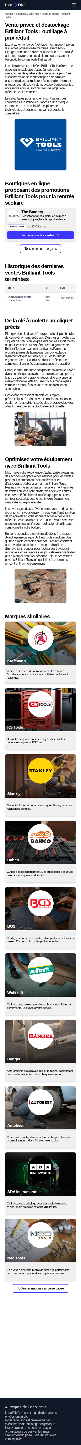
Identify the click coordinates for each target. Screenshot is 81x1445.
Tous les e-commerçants (40, 248)
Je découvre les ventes (38, 235)
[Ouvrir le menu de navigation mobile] (74, 5)
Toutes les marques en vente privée (40, 1288)
